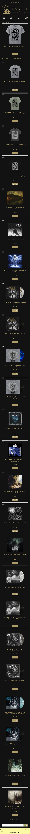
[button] (4, 18)
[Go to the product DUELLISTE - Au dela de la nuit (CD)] (15, 229)
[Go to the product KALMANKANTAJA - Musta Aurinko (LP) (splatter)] (15, 355)
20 (21, 819)
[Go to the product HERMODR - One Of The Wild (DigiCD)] (15, 765)
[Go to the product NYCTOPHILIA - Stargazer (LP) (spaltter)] (15, 292)
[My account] (19, 18)
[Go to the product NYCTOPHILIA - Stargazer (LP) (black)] (15, 324)
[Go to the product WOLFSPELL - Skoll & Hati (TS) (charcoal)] (15, 135)
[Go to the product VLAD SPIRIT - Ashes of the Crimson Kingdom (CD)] (15, 450)
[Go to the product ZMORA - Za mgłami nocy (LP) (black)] (15, 671)
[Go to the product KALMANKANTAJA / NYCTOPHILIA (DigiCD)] (15, 545)
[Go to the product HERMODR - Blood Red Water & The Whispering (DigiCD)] (15, 797)
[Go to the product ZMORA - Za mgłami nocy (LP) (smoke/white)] (15, 639)
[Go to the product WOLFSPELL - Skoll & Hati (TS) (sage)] (15, 103)
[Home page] (15, 9)
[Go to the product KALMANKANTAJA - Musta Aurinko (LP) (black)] (15, 387)
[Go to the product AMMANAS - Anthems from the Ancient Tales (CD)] (15, 482)
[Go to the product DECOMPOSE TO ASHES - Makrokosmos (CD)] (15, 261)
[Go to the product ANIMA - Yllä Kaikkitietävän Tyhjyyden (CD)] (15, 513)
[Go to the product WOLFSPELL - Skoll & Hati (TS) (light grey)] (15, 72)
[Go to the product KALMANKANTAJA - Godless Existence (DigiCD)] (15, 198)
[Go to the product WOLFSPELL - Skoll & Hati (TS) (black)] (15, 166)
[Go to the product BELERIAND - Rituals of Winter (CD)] (15, 419)
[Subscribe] (26, 825)
